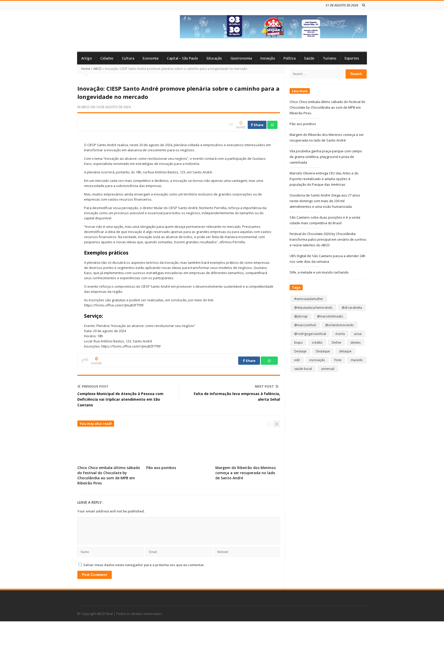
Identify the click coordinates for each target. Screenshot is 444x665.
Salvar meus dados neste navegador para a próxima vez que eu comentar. (144, 565)
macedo (357, 360)
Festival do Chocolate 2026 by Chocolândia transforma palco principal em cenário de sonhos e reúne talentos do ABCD (328, 239)
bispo (298, 342)
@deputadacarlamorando (313, 307)
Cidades (106, 58)
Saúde (309, 58)
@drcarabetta (352, 307)
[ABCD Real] (114, 30)
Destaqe (300, 351)
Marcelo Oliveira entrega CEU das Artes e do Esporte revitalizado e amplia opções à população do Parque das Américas (324, 179)
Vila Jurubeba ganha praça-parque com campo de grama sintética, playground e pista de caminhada (326, 157)
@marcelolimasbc (330, 316)
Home (85, 69)
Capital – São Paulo (182, 58)
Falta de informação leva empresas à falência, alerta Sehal (237, 396)
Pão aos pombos (161, 467)
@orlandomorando (339, 325)
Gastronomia (241, 58)
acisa (358, 334)
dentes (355, 342)
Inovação (267, 58)
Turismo (329, 58)
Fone (337, 360)
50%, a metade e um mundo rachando (319, 272)
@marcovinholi (305, 325)
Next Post (264, 386)
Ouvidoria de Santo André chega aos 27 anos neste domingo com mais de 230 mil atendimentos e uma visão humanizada (325, 201)
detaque (345, 351)
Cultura (128, 58)
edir (297, 360)
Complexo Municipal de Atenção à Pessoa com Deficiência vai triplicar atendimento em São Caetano (120, 399)
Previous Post (95, 386)
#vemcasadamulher (308, 299)
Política (289, 58)
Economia (150, 58)
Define (336, 342)
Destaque (323, 351)
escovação (317, 360)
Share (258, 125)
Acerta (340, 334)
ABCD (97, 69)
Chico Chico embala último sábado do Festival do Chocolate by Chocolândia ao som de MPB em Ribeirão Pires (108, 475)
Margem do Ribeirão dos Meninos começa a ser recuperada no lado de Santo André (245, 472)
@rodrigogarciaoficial (310, 334)
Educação (214, 58)
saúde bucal (303, 369)
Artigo (86, 58)
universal (327, 369)
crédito (317, 342)
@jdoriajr (301, 316)
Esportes (352, 58)
